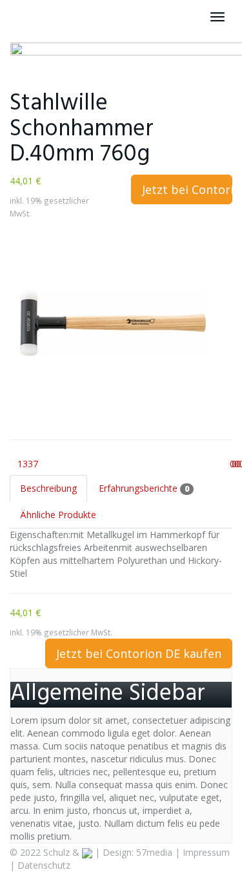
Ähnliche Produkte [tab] (58, 514)
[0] (222, 464)
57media (154, 852)
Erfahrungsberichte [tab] (144, 488)
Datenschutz (43, 865)
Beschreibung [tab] (48, 488)
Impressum (206, 852)
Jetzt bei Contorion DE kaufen (187, 189)
